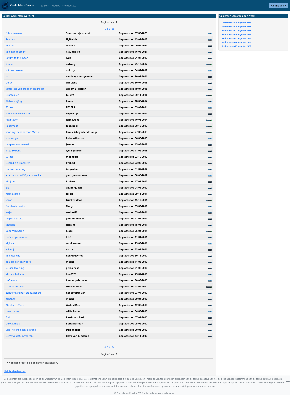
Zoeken (44, 5)
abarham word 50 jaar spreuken (24, 175)
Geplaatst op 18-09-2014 (133, 101)
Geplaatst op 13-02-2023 (133, 39)
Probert (70, 163)
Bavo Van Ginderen (77, 336)
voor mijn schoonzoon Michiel (23, 132)
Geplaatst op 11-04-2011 (133, 237)
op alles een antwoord (18, 261)
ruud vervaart (74, 243)
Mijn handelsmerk (16, 51)
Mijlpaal (10, 243)
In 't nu (10, 45)
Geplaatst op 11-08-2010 (133, 261)
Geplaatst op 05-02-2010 (133, 323)
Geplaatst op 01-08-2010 (133, 268)
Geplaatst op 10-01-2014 (133, 119)
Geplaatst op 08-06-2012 (133, 175)
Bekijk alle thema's (15, 371)
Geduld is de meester (18, 163)
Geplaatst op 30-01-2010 (133, 329)
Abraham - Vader (15, 305)
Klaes (69, 231)
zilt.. (8, 187)
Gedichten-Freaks (21, 5)
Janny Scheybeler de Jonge (81, 132)
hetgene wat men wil (17, 144)
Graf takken (12, 95)
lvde (68, 58)
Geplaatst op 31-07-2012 (133, 169)
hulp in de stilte (14, 218)
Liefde (9, 82)
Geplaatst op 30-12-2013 (133, 125)
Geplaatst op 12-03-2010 (133, 305)
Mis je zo (11, 181)
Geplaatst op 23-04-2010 (133, 286)
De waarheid (13, 323)
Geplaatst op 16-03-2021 (133, 51)
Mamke (70, 45)
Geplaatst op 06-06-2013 (133, 138)
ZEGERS (70, 107)
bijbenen (11, 299)
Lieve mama (12, 311)
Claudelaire (73, 51)
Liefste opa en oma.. (17, 237)
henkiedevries (74, 255)
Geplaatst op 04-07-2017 (133, 70)
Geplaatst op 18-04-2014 (133, 113)
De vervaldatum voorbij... (20, 336)
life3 (68, 237)
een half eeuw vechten (18, 113)
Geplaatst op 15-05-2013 (133, 144)
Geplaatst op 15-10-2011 (133, 200)
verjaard (10, 212)
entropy (71, 64)
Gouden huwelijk (15, 206)
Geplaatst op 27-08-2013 (133, 132)
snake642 (71, 212)
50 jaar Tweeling (15, 268)
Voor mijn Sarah (15, 231)
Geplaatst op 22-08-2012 (133, 163)
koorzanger (12, 138)
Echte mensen (14, 33)
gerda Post (72, 268)
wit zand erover (14, 70)
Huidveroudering (15, 169)
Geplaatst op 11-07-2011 (133, 218)
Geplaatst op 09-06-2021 (133, 45)
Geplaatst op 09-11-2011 (133, 193)
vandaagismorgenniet (79, 76)
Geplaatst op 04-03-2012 (133, 187)
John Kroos (72, 119)
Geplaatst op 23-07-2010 (133, 274)
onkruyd (71, 70)
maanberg (72, 156)
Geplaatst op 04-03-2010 (133, 311)
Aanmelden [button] (278, 5)
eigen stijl (72, 113)
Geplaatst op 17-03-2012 (133, 181)
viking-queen (74, 187)
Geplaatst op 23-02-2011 (133, 249)
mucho (70, 261)
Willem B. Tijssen (76, 88)
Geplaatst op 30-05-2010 (133, 280)
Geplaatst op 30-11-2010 (133, 255)
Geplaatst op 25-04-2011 (133, 231)
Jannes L (71, 144)
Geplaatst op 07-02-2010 (133, 317)
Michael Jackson (15, 274)
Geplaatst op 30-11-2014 (133, 95)
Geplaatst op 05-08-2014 (133, 107)
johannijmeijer (75, 218)
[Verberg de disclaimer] (288, 379)
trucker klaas (74, 200)
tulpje (69, 193)
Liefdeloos (11, 280)
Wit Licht (71, 82)
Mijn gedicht (13, 255)
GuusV (70, 95)
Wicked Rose (73, 305)
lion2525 (71, 274)
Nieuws (56, 5)
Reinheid (11, 39)
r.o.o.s (69, 249)
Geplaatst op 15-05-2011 (133, 224)
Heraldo (71, 224)
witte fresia (73, 311)
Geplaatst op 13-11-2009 (133, 336)
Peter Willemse (75, 138)
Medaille (10, 224)
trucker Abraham (15, 286)
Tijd (8, 317)
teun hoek (72, 125)
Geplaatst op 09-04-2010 (133, 299)
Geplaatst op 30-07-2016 (133, 76)
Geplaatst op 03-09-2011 (133, 206)
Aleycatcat (72, 169)
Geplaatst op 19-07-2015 (133, 88)
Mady (69, 206)
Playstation (12, 119)
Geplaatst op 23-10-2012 (133, 156)
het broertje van (75, 292)
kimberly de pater (76, 280)
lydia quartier (74, 150)
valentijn (10, 249)
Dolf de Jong (73, 329)
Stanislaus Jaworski (78, 33)
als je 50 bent (13, 150)
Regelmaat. (12, 125)
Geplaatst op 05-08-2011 (133, 212)
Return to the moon (17, 58)
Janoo (69, 101)
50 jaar (9, 107)
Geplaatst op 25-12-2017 (133, 64)
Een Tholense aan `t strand (21, 329)
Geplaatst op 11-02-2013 (133, 150)
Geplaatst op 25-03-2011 (133, 243)
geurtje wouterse (76, 175)
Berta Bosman (74, 323)
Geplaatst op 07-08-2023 (133, 33)
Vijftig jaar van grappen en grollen (25, 88)
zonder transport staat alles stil (23, 292)
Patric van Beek (75, 317)
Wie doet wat (69, 5)
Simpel (9, 64)
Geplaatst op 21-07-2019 (133, 58)
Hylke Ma (71, 39)
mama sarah (13, 193)
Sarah (9, 200)
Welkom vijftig (14, 101)
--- (7, 76)
